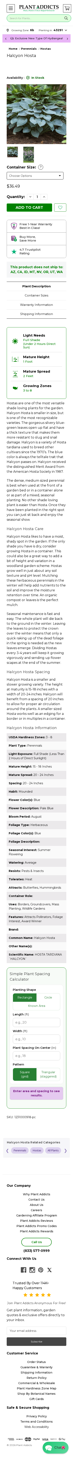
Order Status (36, 1362)
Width (20, 1031)
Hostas (37, 1150)
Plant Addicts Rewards (36, 1231)
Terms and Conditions (36, 1421)
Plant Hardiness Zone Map (36, 1388)
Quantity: (16, 197)
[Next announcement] (67, 38)
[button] (11, 8)
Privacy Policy (36, 1416)
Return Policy (37, 1378)
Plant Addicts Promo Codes (36, 1226)
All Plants (53, 1150)
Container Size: (24, 167)
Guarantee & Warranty (36, 1367)
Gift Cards (36, 1399)
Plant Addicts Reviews (36, 1221)
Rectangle (24, 997)
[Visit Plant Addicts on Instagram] (32, 1270)
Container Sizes (36, 295)
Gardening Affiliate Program (36, 1215)
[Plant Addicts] (39, 8)
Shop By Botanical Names (36, 1394)
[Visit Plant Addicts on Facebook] (23, 1270)
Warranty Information (36, 305)
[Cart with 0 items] (67, 8)
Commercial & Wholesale (36, 1383)
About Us (36, 1205)
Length (21, 1014)
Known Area (36, 1006)
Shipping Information (36, 314)
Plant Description (36, 286)
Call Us (36, 1242)
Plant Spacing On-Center (34, 1048)
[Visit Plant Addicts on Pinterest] (41, 1270)
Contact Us (36, 1199)
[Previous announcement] (5, 38)
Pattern (18, 1064)
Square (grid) (25, 1074)
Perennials (20, 1150)
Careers (36, 1210)
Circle (48, 997)
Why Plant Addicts (36, 1194)
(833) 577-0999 (37, 1251)
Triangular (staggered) (48, 1074)
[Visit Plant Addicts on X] (49, 1270)
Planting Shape (24, 990)
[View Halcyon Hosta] (12, 152)
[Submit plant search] (66, 18)
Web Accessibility (36, 1427)
